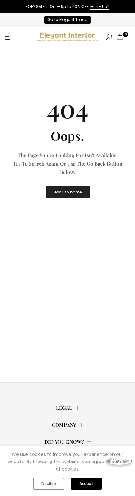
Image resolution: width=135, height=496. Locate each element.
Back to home (67, 192)
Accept (86, 483)
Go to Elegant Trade (67, 19)
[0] (120, 36)
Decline (48, 483)
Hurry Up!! (99, 6)
